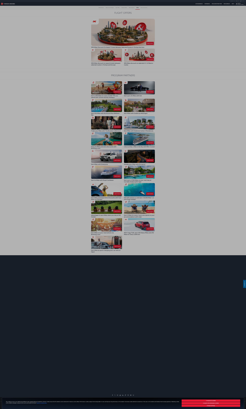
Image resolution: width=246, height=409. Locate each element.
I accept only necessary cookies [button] (211, 403)
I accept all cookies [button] (211, 400)
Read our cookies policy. (42, 403)
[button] (211, 406)
